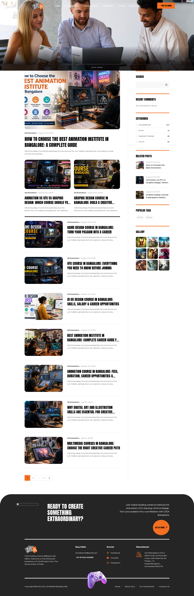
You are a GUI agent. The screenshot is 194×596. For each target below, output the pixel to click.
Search (140, 76)
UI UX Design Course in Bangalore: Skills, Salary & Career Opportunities (93, 301)
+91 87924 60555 (84, 557)
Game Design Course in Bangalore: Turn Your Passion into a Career (90, 229)
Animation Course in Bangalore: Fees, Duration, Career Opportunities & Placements (92, 373)
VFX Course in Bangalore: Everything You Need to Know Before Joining (92, 265)
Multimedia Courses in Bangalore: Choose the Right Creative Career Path (93, 445)
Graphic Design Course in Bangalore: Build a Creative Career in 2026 (93, 200)
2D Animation (31, 133)
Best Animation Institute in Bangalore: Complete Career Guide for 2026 (93, 337)
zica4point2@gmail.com (86, 553)
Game (149, 217)
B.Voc (140, 217)
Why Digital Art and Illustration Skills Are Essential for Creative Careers (89, 409)
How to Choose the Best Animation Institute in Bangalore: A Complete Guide (67, 142)
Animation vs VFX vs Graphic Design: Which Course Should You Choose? (47, 200)
